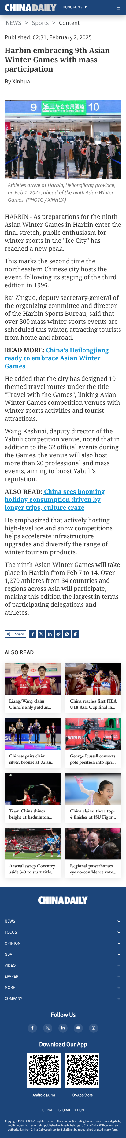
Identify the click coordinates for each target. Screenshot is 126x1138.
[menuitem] (72, 7)
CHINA (47, 1110)
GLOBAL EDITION (71, 1110)
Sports (40, 23)
